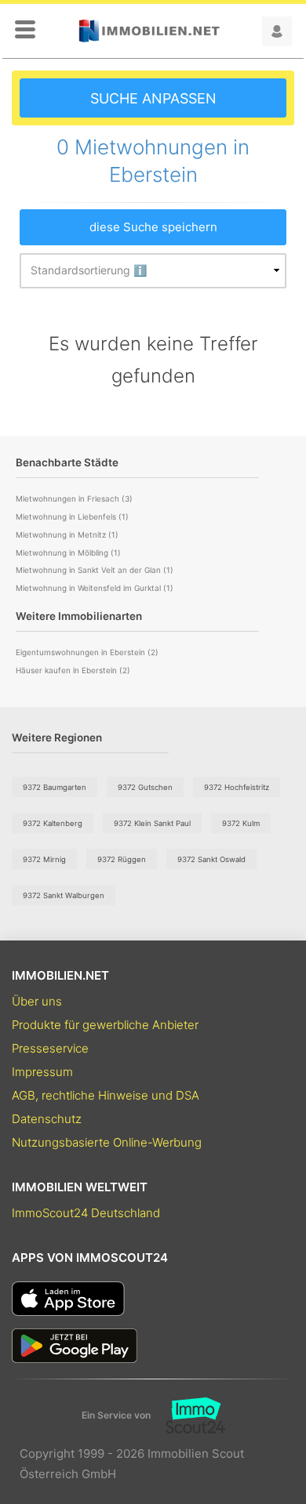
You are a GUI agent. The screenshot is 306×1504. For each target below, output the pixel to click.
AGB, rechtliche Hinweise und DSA (105, 1095)
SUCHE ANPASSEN (153, 98)
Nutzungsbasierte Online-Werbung (107, 1142)
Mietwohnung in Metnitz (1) (67, 534)
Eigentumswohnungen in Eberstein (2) (87, 652)
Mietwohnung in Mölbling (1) (68, 552)
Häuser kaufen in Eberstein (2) (73, 670)
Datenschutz (47, 1118)
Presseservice (50, 1048)
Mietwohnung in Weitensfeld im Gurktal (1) (94, 588)
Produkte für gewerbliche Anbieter (105, 1024)
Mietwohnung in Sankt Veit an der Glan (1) (94, 569)
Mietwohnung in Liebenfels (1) (72, 516)
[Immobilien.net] (149, 31)
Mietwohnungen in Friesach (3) (74, 498)
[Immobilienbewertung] (188, 1415)
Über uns (37, 1001)
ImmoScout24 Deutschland (86, 1212)
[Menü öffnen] (25, 31)
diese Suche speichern (153, 226)
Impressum (42, 1071)
